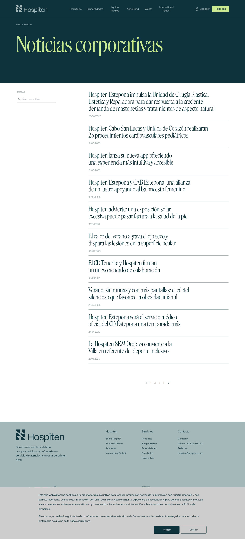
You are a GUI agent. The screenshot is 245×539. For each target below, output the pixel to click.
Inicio (18, 24)
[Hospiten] (31, 9)
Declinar (194, 529)
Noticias (28, 24)
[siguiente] (168, 383)
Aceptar (167, 529)
